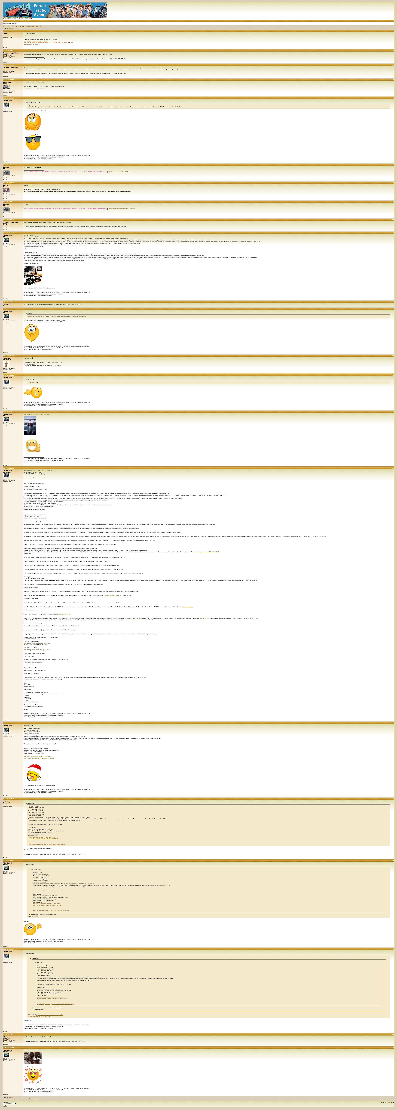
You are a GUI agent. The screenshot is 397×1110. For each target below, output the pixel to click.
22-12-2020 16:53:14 (8, 201)
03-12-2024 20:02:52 (8, 468)
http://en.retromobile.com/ (64, 614)
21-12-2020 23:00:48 (8, 165)
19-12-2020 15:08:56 (8, 31)
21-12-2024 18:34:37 (8, 860)
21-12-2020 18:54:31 (8, 50)
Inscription (21, 21)
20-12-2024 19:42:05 (8, 798)
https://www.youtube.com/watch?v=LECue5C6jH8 (206, 551)
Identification (28, 21)
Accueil (5, 21)
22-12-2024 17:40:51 (8, 1034)
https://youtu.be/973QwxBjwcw (31, 44)
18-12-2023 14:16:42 (8, 375)
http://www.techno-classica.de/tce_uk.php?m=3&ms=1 (139, 619)
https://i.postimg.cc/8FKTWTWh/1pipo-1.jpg (39, 1016)
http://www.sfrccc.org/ (187, 606)
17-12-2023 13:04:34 (8, 302)
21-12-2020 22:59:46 (8, 98)
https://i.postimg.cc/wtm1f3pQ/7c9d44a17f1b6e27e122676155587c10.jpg (46, 844)
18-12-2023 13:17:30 (8, 309)
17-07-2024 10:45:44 (8, 412)
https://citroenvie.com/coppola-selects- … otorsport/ (37, 643)
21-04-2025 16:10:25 (8, 1047)
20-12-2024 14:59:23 (8, 723)
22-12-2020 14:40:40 (8, 182)
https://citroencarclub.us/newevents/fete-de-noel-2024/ (105, 602)
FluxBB (388, 1102)
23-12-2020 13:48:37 (8, 219)
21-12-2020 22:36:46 (8, 79)
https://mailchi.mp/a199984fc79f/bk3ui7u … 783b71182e (38, 470)
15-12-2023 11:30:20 (8, 233)
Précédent (10, 28)
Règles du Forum (12, 21)
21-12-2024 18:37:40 (8, 949)
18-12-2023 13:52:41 (8, 355)
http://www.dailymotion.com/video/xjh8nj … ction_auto (122, 171)
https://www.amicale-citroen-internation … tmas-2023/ (37, 756)
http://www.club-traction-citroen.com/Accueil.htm (36, 41)
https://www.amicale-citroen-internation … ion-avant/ (37, 414)
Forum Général (12, 26)
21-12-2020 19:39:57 (8, 65)
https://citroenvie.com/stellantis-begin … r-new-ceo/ (37, 649)
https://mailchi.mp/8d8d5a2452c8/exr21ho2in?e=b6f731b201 (39, 758)
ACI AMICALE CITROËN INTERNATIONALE (29, 26)
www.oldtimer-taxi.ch (205, 618)
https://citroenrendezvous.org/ (111, 595)
